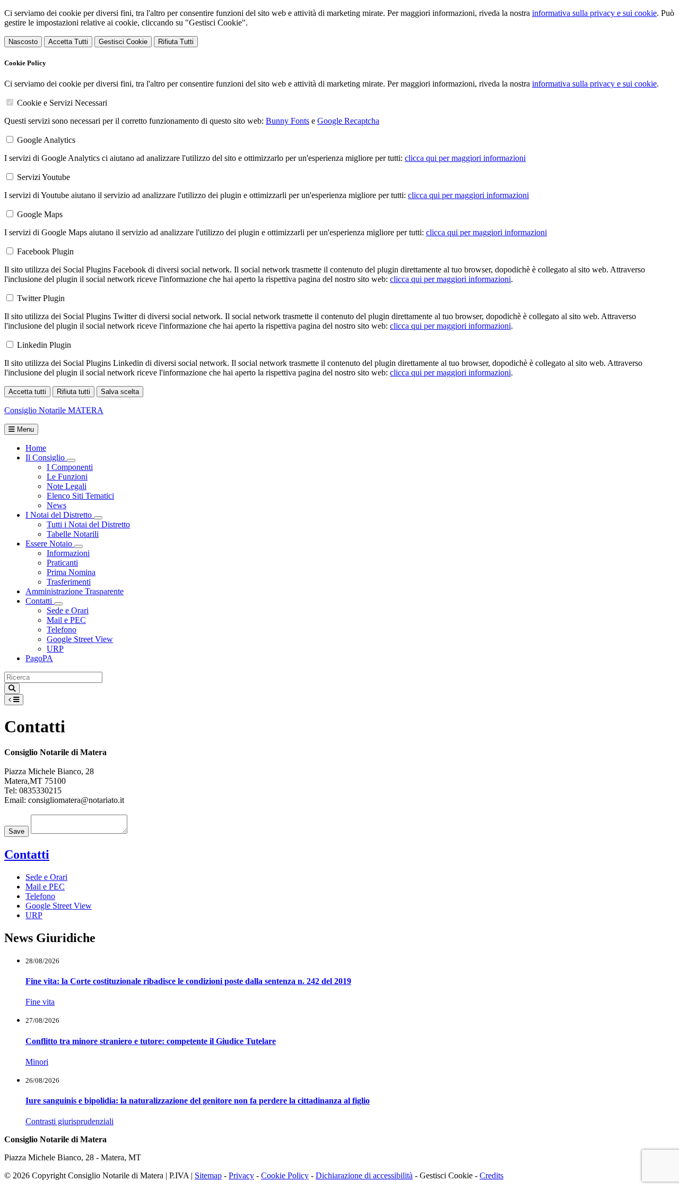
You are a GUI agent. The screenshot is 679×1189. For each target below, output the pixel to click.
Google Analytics (46, 139)
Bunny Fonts (287, 120)
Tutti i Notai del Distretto (88, 524)
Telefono (61, 629)
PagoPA (39, 658)
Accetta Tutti (68, 42)
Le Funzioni (67, 476)
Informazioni (68, 553)
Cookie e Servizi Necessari (62, 102)
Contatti (26, 854)
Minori (36, 1061)
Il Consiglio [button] (46, 457)
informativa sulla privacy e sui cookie (594, 13)
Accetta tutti (27, 392)
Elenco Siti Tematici (80, 495)
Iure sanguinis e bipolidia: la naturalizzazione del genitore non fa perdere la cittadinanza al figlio (197, 1100)
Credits (491, 1175)
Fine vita (40, 1001)
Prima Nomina (71, 572)
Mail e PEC (66, 620)
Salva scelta (120, 392)
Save (16, 831)
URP (55, 648)
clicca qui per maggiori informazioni (465, 157)
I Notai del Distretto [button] (59, 514)
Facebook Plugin (45, 251)
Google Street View (80, 639)
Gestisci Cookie (123, 42)
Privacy (241, 1175)
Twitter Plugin (41, 298)
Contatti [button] (39, 600)
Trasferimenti (69, 581)
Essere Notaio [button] (49, 543)
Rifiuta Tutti (176, 42)
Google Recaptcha (348, 120)
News (56, 505)
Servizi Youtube (43, 177)
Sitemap (208, 1175)
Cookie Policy (285, 1175)
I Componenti (70, 467)
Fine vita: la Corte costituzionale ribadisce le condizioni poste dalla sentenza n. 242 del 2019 (188, 981)
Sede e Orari (68, 610)
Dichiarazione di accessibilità (364, 1175)
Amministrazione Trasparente (74, 591)
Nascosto (23, 42)
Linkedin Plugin (44, 344)
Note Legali (66, 486)
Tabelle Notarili (73, 533)
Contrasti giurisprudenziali (69, 1121)
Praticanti (62, 562)
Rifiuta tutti (73, 392)
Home (35, 447)
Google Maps (40, 214)
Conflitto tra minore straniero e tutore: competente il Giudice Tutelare (150, 1041)
